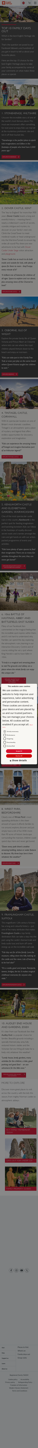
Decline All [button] (19, 756)
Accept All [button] (19, 751)
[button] (19, 760)
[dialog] (19, 724)
